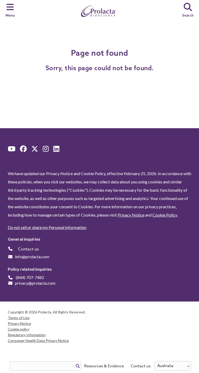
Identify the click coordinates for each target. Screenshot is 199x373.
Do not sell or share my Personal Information (47, 227)
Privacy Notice (131, 214)
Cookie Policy (164, 214)
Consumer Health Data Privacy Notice (38, 340)
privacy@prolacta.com (35, 283)
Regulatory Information (27, 335)
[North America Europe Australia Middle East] (172, 366)
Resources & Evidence (104, 366)
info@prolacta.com (32, 256)
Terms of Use (19, 317)
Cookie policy (18, 329)
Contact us (141, 366)
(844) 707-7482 (30, 277)
